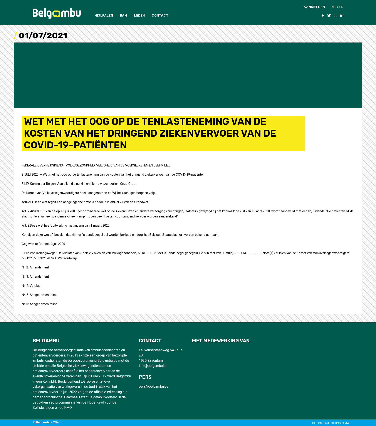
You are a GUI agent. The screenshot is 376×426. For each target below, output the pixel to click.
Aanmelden (314, 6)
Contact (160, 15)
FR (341, 7)
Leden (139, 15)
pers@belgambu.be (153, 386)
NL (333, 7)
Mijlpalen (103, 15)
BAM (123, 15)
